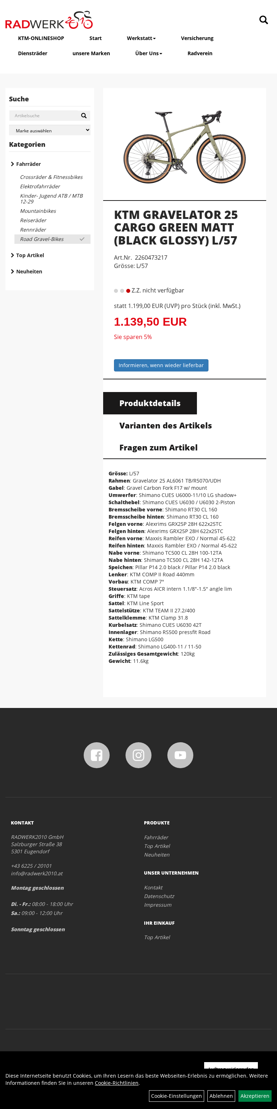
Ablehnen (221, 1095)
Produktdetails (150, 402)
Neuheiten (29, 271)
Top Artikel (30, 255)
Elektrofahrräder (40, 186)
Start (95, 38)
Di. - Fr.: (20, 904)
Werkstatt (139, 38)
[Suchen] (84, 116)
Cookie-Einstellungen (176, 1095)
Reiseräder (33, 220)
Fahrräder (28, 163)
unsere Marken (91, 53)
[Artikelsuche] (263, 20)
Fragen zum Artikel (158, 447)
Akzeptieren (255, 1095)
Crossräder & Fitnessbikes (51, 176)
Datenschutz (159, 896)
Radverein (200, 53)
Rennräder (33, 229)
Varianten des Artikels (165, 425)
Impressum (157, 904)
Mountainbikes (38, 210)
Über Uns (147, 53)
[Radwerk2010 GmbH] (49, 20)
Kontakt (153, 887)
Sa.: (15, 913)
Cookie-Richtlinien (116, 1082)
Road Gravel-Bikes (41, 239)
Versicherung (197, 38)
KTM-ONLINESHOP (41, 38)
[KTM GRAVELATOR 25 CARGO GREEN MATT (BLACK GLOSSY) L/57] (184, 141)
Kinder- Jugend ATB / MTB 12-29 (51, 198)
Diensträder (32, 53)
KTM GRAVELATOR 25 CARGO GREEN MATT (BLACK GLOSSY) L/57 (176, 227)
